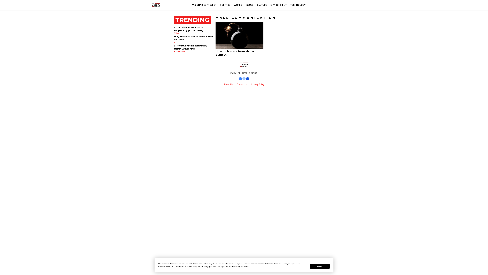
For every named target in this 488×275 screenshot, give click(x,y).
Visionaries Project (204, 5)
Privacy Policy (257, 84)
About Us (228, 84)
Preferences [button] (245, 266)
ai (175, 42)
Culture (262, 5)
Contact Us (242, 84)
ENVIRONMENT (278, 5)
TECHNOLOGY (298, 5)
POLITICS (225, 5)
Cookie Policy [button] (192, 266)
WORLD (238, 5)
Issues (249, 5)
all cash (177, 33)
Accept (320, 266)
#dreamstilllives (180, 51)
